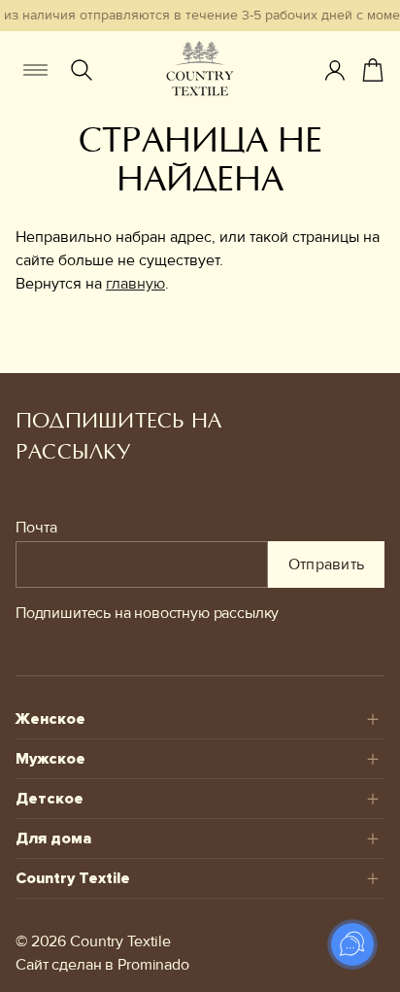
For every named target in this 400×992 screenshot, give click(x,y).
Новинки (61, 326)
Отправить (326, 564)
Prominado (153, 965)
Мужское (50, 759)
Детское (49, 798)
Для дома (53, 838)
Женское (50, 719)
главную (135, 283)
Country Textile (73, 878)
